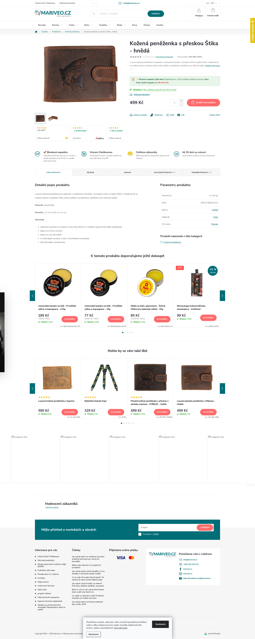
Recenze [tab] (90, 172)
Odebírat (205, 527)
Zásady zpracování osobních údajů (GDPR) (52, 565)
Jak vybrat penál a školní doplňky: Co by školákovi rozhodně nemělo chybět (88, 572)
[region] (80, 133)
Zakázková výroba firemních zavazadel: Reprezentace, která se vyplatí (51, 607)
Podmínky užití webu (46, 570)
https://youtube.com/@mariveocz (197, 578)
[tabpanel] (58, 296)
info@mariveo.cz (190, 559)
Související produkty (163, 172)
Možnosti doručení (142, 94)
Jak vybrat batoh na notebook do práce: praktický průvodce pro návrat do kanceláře (88, 559)
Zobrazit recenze (52, 507)
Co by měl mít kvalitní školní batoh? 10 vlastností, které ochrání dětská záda (88, 578)
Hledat (156, 13)
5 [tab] (132, 332)
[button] (25, 459)
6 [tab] (133, 423)
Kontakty (41, 578)
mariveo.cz (187, 569)
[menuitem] (42, 25)
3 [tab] (127, 332)
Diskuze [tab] (127, 172)
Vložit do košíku (206, 102)
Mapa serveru (43, 582)
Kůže (215, 217)
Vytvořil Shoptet (214, 633)
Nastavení (93, 634)
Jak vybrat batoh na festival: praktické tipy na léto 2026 (87, 603)
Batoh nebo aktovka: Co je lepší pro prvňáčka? (86, 566)
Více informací (120, 628)
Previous (32, 295)
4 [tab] (130, 332)
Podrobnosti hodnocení (164, 57)
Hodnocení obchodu (46, 585)
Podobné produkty (200, 172)
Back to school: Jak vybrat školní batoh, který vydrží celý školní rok (88, 590)
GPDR (156, 534)
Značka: (214, 115)
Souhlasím (160, 624)
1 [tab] (122, 332)
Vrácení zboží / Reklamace (45, 3)
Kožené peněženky (172, 242)
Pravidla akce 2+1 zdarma (48, 574)
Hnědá (215, 209)
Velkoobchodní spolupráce (48, 597)
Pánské (214, 224)
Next (222, 295)
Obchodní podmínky (67, 3)
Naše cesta (42, 589)
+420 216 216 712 (191, 564)
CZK (212, 3)
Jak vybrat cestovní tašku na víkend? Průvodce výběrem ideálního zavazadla (88, 584)
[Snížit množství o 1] (181, 104)
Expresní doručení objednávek (50, 601)
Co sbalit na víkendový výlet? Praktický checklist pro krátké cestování (88, 596)
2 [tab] (125, 332)
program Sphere (44, 593)
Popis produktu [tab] (53, 172)
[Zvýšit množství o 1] (181, 101)
